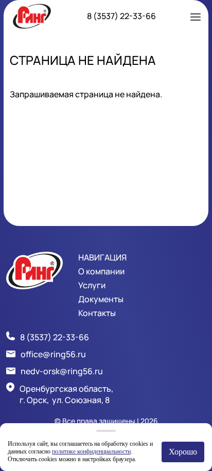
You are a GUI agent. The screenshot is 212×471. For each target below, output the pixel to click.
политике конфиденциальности (91, 451)
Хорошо (183, 451)
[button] (195, 16)
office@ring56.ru (53, 354)
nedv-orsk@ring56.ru (62, 371)
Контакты (97, 313)
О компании (101, 271)
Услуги (91, 285)
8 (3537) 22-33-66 (121, 16)
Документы (100, 299)
